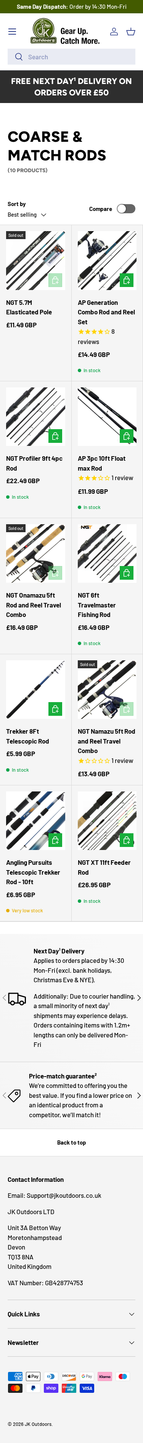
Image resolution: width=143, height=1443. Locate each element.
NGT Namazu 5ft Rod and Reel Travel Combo (106, 740)
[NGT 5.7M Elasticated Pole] (35, 260)
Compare (100, 208)
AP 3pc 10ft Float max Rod (101, 463)
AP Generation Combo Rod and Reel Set (106, 311)
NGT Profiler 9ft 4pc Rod (34, 463)
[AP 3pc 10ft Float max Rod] (107, 416)
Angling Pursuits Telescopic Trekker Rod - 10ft (33, 871)
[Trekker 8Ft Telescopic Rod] (35, 689)
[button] (130, 31)
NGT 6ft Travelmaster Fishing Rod (97, 604)
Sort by (17, 203)
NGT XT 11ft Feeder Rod (104, 867)
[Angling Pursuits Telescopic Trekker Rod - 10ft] (35, 820)
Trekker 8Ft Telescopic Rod (27, 736)
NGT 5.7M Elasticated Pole (29, 307)
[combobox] (71, 57)
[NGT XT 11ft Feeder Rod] (107, 820)
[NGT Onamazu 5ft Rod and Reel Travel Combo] (35, 553)
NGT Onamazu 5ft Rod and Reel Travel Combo (33, 604)
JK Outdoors (38, 1424)
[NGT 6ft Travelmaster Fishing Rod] (107, 553)
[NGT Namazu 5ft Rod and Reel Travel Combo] (107, 689)
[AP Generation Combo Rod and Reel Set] (107, 260)
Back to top (71, 1142)
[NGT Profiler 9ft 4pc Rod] (35, 416)
